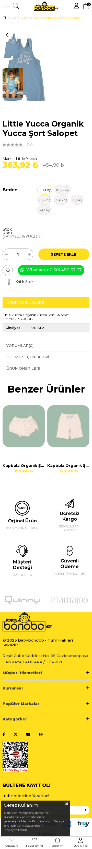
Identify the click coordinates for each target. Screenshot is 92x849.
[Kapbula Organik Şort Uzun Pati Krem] (68, 430)
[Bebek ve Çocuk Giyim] (14, 18)
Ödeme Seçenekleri (27, 357)
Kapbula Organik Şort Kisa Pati (24, 465)
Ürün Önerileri (23, 368)
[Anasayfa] (8, 18)
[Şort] (18, 18)
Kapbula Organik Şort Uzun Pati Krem (68, 465)
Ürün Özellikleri (25, 302)
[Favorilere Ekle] (8, 270)
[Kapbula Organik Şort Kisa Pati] (24, 430)
